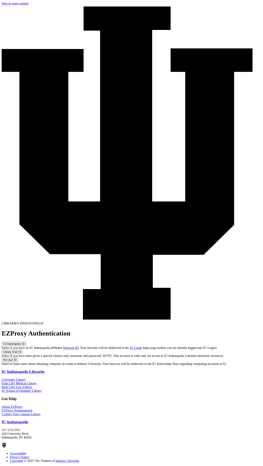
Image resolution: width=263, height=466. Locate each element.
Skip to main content (15, 3)
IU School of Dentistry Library (22, 390)
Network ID (71, 348)
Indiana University (67, 461)
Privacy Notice (19, 457)
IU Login (136, 348)
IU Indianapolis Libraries (23, 371)
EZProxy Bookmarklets (17, 410)
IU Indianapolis (15, 422)
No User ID (9, 359)
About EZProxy (12, 406)
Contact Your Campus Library (21, 414)
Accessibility (18, 453)
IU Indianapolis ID (13, 343)
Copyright (16, 461)
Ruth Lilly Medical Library (19, 383)
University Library (14, 379)
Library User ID (12, 351)
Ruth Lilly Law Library (17, 387)
